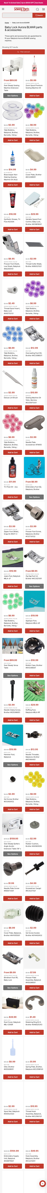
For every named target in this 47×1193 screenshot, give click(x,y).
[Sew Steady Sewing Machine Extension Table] (12, 77)
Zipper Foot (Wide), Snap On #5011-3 (11, 532)
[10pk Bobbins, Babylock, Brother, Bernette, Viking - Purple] (34, 300)
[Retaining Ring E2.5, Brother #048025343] (34, 1014)
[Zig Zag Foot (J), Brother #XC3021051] (34, 568)
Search (40, 15)
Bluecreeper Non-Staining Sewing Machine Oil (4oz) (11, 177)
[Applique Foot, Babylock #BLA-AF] (34, 612)
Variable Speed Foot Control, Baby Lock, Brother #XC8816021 (34, 221)
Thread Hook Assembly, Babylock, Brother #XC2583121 (34, 1113)
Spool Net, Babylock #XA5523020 (11, 1112)
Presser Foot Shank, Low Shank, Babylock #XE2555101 (12, 266)
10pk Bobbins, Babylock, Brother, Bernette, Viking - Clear (11, 134)
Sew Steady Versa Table (11, 666)
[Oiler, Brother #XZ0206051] (12, 1058)
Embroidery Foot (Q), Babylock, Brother (34, 488)
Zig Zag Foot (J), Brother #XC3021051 (34, 577)
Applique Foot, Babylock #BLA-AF (33, 622)
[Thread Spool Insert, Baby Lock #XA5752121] (12, 300)
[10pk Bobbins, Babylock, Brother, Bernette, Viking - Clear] (12, 122)
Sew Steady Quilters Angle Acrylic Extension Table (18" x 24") (12, 847)
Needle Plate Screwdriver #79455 (34, 443)
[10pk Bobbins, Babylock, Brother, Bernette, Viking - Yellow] (34, 791)
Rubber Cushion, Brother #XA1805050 (34, 845)
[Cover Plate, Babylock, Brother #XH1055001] (12, 925)
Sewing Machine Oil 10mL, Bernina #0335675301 (33, 400)
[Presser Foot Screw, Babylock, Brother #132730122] (34, 523)
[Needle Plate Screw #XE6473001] (12, 880)
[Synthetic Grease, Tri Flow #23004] (12, 211)
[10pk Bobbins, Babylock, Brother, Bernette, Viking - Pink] (12, 434)
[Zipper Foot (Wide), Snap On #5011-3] (12, 523)
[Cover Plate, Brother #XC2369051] (34, 166)
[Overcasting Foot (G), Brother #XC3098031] (34, 345)
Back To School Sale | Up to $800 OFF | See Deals (23, 3)
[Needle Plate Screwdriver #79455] (34, 434)
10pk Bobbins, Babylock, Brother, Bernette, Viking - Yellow (33, 803)
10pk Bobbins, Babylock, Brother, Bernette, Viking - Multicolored (33, 134)
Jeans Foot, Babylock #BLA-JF (12, 577)
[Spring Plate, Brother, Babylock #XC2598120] (34, 1058)
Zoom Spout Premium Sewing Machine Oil (34, 86)
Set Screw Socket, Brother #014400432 (34, 934)
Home (7, 23)
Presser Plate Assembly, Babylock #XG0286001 (33, 980)
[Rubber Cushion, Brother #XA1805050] (34, 835)
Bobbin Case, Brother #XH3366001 (34, 666)
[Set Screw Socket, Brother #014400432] (34, 925)
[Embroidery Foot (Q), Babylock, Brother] (34, 479)
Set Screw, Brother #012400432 (11, 800)
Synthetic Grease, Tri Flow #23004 (12, 220)
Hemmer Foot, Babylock (9, 755)
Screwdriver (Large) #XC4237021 (33, 889)
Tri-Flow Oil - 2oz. (11, 487)
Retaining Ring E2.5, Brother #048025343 (34, 1023)
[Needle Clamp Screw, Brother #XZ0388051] (12, 702)
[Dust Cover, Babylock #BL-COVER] (12, 1014)
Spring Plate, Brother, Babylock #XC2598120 (34, 1068)
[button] (3, 9)
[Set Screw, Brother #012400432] (12, 791)
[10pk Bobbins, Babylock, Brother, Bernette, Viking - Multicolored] (34, 122)
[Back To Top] (44, 1189)
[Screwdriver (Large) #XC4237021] (34, 880)
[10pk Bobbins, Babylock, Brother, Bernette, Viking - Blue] (12, 345)
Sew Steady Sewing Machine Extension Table (11, 87)
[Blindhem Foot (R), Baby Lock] (12, 969)
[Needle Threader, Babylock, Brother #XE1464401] (34, 746)
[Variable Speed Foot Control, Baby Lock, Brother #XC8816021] (34, 211)
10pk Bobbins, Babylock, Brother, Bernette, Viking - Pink (11, 446)
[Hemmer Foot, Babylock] (12, 746)
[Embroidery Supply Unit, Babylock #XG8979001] (12, 1148)
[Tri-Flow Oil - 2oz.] (12, 479)
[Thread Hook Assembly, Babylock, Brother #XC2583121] (34, 1103)
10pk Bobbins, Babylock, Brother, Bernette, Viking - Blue (11, 357)
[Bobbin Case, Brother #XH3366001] (34, 657)
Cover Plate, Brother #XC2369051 (34, 176)
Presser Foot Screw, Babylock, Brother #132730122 (33, 533)
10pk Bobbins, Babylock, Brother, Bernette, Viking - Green (11, 624)
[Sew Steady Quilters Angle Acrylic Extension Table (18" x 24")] (12, 835)
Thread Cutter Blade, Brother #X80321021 (34, 265)
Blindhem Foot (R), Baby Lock (11, 978)
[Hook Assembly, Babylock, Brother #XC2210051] (34, 1148)
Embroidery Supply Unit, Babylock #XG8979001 (11, 1158)
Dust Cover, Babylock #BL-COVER (12, 1023)
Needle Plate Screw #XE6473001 (11, 889)
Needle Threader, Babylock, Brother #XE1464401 (32, 757)
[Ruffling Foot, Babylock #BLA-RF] (34, 702)
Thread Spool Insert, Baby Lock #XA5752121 (12, 310)
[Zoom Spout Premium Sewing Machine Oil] (34, 77)
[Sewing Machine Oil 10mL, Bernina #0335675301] (34, 389)
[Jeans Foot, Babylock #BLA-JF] (12, 568)
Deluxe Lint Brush (11, 398)
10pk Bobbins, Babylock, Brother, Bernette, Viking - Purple (33, 312)
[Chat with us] (37, 9)
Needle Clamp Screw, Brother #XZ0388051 (12, 711)
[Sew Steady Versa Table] (12, 657)
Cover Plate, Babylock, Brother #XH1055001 (12, 934)
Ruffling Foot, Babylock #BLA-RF (33, 711)
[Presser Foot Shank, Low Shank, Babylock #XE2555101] (12, 256)
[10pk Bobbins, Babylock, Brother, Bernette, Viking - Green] (12, 612)
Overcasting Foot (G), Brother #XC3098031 (34, 354)
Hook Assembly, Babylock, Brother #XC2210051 (32, 1158)
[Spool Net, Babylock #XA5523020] (12, 1103)
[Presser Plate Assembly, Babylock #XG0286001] (34, 969)
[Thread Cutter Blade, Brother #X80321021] (34, 256)
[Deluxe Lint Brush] (12, 389)
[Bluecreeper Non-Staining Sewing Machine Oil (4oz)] (12, 166)
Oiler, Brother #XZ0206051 (9, 1068)
